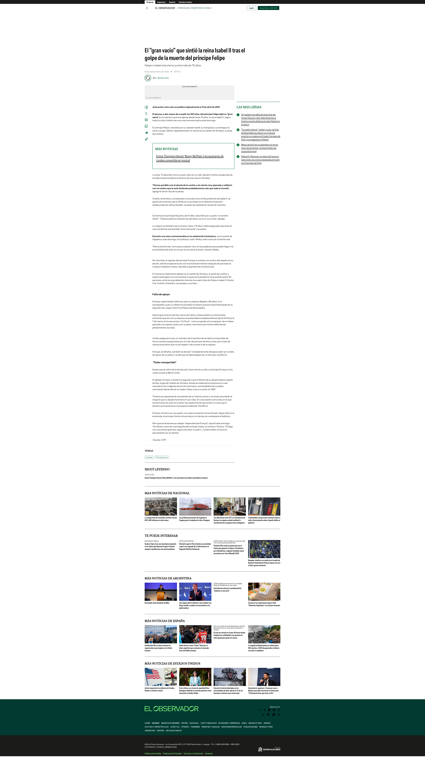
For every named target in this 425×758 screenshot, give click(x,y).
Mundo (267, 723)
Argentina (161, 2)
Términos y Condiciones (193, 753)
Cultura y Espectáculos (157, 727)
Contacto (209, 753)
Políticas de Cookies (153, 753)
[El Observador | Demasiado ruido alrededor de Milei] (161, 600)
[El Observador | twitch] (279, 714)
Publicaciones (250, 727)
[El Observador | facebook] (264, 710)
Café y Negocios (209, 723)
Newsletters (266, 727)
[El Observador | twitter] (260, 710)
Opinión (185, 727)
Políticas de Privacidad (172, 753)
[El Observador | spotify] (268, 714)
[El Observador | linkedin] (263, 714)
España (172, 2)
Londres (149, 457)
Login (251, 8)
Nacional (194, 723)
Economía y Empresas (229, 723)
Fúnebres (195, 727)
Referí (185, 723)
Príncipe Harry (162, 457)
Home (147, 723)
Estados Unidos (185, 2)
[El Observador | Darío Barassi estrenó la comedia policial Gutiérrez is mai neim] (230, 585)
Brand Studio (255, 723)
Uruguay (150, 2)
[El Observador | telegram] (273, 714)
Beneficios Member (170, 723)
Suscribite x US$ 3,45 (268, 8)
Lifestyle (175, 727)
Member (155, 723)
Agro (244, 723)
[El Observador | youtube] (274, 710)
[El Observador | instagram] (269, 710)
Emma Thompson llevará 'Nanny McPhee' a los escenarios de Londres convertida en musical (176, 478)
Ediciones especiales (231, 727)
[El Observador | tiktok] (279, 710)
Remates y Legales (211, 727)
